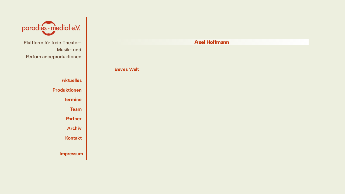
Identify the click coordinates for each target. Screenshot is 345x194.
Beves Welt (127, 69)
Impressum (71, 153)
